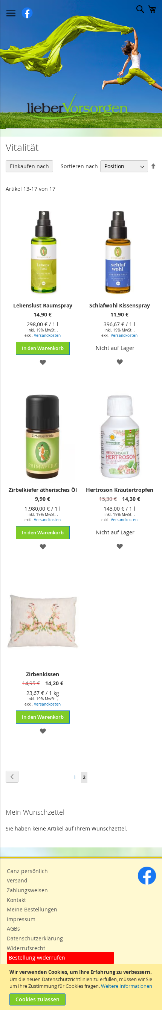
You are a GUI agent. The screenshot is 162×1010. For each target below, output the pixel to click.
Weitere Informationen (126, 986)
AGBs (13, 928)
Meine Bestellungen (32, 909)
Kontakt (16, 900)
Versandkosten (47, 335)
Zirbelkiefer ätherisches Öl (43, 489)
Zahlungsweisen (27, 890)
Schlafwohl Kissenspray (119, 305)
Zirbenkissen (42, 674)
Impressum (21, 919)
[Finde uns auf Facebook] (147, 883)
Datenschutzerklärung (35, 938)
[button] (42, 361)
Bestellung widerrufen (37, 957)
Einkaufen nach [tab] (29, 166)
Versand (17, 880)
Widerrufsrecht (26, 948)
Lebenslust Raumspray (42, 305)
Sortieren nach (79, 166)
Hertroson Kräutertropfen (119, 489)
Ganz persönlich (27, 871)
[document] (81, 987)
